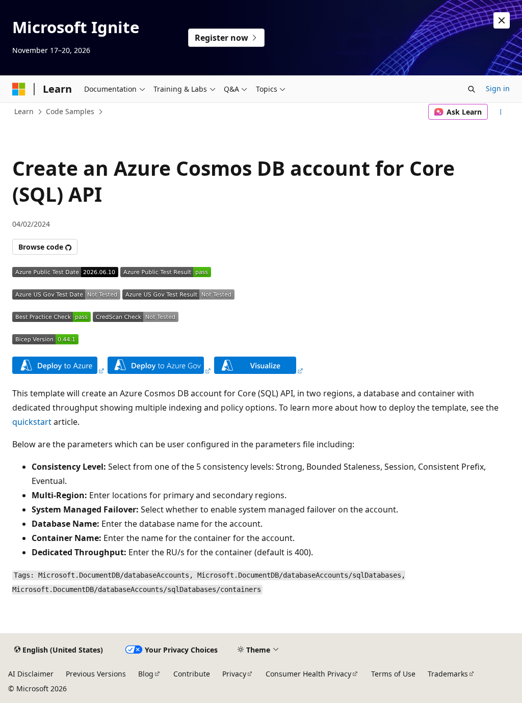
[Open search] (471, 89)
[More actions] (501, 112)
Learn (24, 111)
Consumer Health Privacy (308, 674)
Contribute (191, 674)
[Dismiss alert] (501, 20)
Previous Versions (96, 674)
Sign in (498, 88)
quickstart (31, 421)
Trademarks (448, 674)
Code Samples (70, 111)
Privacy (234, 674)
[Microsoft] (18, 89)
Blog (145, 674)
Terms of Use (393, 674)
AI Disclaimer (31, 674)
